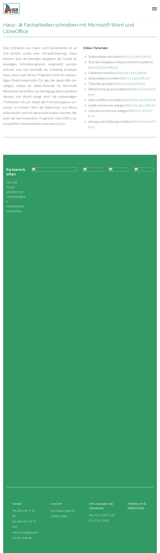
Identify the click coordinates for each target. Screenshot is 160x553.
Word (127, 56)
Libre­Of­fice (142, 56)
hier (62, 123)
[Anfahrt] (46, 503)
